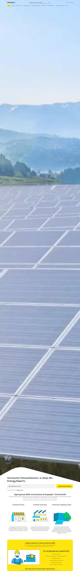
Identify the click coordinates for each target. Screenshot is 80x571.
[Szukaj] (49, 2)
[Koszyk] (72, 2)
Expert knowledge (67, 2)
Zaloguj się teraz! (19, 490)
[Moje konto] (69, 3)
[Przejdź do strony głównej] (11, 2)
